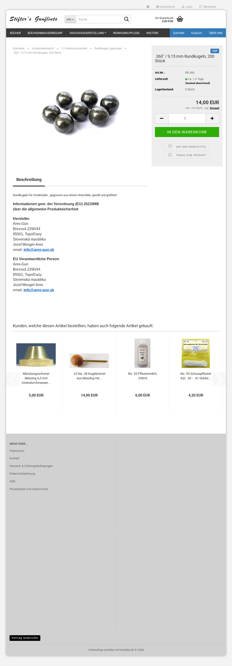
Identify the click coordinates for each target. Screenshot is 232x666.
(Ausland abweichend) (197, 83)
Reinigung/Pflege (126, 33)
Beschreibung (28, 179)
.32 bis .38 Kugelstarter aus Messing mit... (89, 376)
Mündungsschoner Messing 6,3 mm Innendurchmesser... (36, 378)
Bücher (15, 33)
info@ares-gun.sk (39, 250)
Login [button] (188, 6)
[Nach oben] (219, 659)
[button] (165, 6)
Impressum (17, 450)
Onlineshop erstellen (101, 650)
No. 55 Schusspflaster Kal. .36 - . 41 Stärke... (195, 376)
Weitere (152, 33)
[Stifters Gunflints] (34, 19)
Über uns (215, 33)
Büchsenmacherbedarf (45, 33)
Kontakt (14, 458)
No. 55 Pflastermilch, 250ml (142, 376)
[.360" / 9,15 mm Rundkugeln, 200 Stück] (80, 109)
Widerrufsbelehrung (22, 473)
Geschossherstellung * (88, 33)
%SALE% (196, 33)
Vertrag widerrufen (25, 638)
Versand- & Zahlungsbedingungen (31, 466)
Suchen (178, 33)
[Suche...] (126, 19)
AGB (12, 481)
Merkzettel (209, 6)
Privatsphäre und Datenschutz (29, 489)
